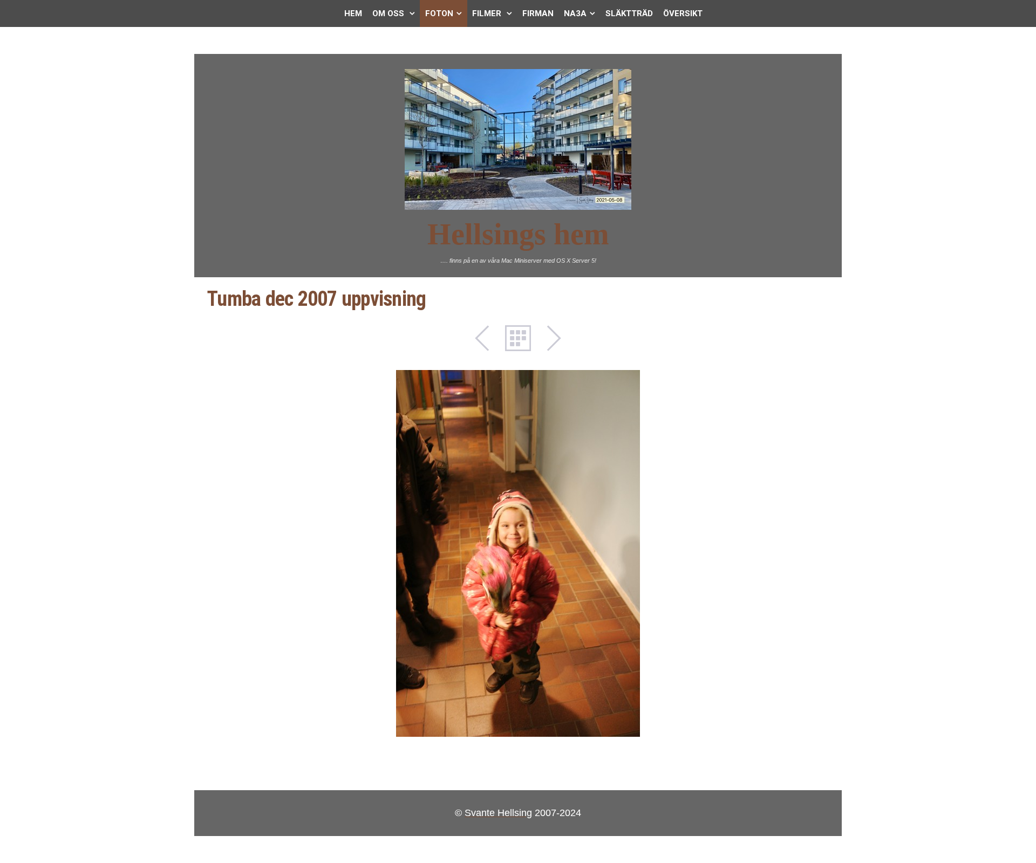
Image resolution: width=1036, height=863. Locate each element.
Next (548, 338)
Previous (488, 338)
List (518, 338)
